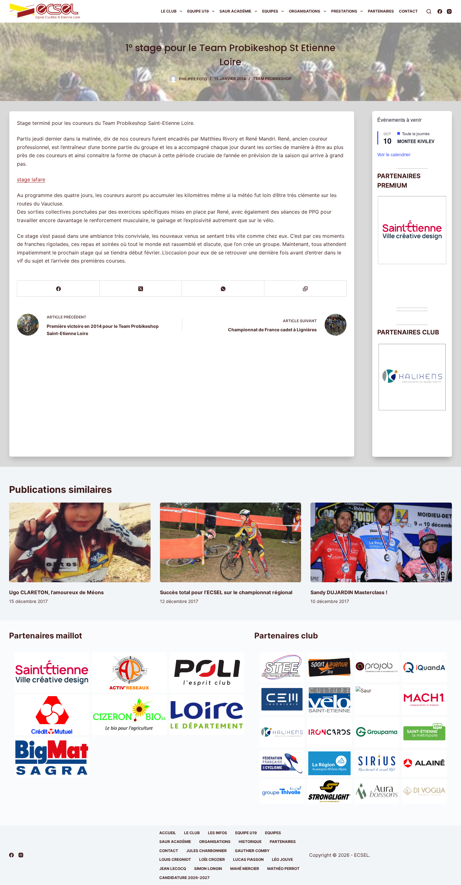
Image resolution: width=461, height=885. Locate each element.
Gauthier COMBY (252, 850)
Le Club (169, 11)
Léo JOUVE (282, 859)
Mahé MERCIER (244, 868)
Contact (408, 11)
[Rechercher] (429, 11)
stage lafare (31, 179)
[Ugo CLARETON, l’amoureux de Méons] (79, 542)
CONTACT (168, 850)
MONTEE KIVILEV (415, 141)
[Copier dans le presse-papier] (305, 289)
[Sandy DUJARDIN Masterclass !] (381, 542)
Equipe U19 (198, 11)
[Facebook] (439, 11)
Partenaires (381, 11)
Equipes (270, 11)
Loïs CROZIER (212, 859)
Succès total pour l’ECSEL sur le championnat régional (226, 592)
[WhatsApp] (223, 289)
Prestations (344, 11)
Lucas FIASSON (248, 859)
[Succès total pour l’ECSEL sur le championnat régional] (230, 542)
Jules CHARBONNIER (206, 850)
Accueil (167, 832)
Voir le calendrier (394, 154)
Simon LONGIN (208, 868)
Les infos (217, 832)
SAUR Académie (235, 11)
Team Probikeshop (272, 78)
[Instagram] (449, 11)
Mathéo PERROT (283, 868)
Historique (250, 841)
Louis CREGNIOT (175, 859)
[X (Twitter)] (141, 289)
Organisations (304, 11)
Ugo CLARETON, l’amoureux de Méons (56, 592)
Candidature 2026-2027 (184, 877)
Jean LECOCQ (172, 868)
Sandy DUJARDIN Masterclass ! (348, 592)
